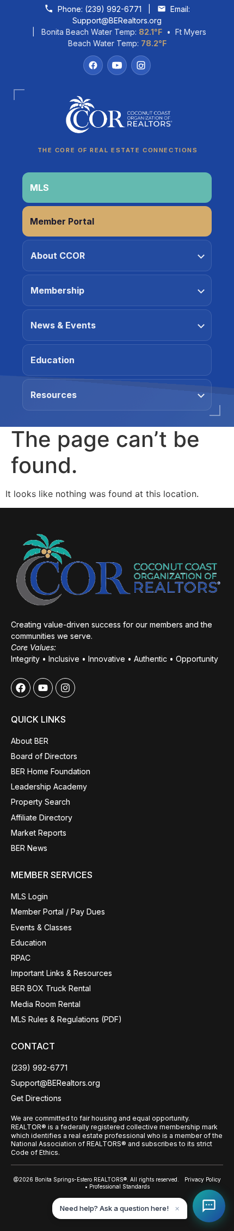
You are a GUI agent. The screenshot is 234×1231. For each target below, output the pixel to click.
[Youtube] (43, 688)
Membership (57, 290)
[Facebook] (93, 65)
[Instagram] (141, 65)
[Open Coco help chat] (209, 1206)
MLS (39, 187)
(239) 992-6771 (113, 9)
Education (52, 360)
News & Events (63, 325)
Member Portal (62, 221)
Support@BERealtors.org (117, 20)
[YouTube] (117, 65)
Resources (53, 394)
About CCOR (57, 255)
